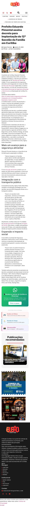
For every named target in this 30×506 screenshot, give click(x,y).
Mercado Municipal (8, 85)
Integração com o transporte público (12, 98)
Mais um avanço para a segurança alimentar (14, 96)
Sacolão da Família (18, 80)
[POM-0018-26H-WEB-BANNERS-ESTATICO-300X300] (14, 394)
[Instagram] (3, 13)
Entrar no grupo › (15, 303)
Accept (2, 505)
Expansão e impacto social (9, 100)
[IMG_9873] (14, 420)
